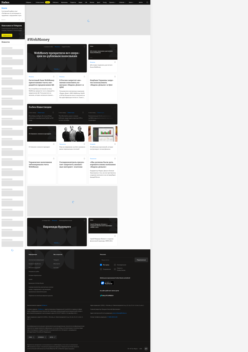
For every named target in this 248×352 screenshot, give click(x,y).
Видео (80, 2)
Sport (98, 2)
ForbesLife (92, 144)
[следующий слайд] (115, 107)
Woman (92, 2)
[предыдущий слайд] (111, 107)
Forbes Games (42, 2)
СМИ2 (30, 337)
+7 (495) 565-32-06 (112, 317)
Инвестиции (41, 112)
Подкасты (73, 2)
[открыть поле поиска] (147, 2)
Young (104, 2)
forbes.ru (44, 305)
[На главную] (5, 2)
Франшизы (64, 2)
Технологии (62, 144)
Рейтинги (55, 2)
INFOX (51, 337)
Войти (141, 2)
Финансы (57, 46)
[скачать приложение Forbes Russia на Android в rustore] (107, 283)
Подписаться (141, 260)
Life (86, 2)
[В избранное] (84, 46)
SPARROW (41, 337)
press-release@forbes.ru (120, 313)
